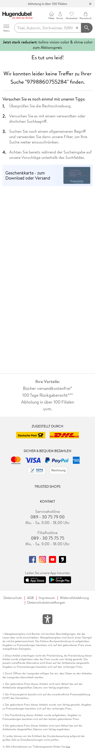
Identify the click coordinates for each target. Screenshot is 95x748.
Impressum (47, 598)
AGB (30, 598)
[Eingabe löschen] (77, 28)
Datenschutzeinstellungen (46, 602)
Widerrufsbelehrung (74, 598)
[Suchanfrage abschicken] (87, 28)
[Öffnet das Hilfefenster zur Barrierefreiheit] (47, 620)
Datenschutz (12, 598)
